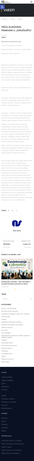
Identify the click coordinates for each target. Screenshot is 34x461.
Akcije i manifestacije (8, 308)
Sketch (3, 421)
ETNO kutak (5, 316)
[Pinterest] (16, 210)
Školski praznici (6, 348)
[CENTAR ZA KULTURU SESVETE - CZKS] (6, 1)
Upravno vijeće (6, 447)
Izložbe (3, 319)
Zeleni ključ (5, 362)
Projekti (4, 340)
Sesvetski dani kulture (9, 345)
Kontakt (4, 390)
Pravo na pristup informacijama (12, 444)
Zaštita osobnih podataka (10, 453)
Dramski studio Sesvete (9, 311)
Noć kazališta (6, 333)
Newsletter (5, 386)
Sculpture (4, 427)
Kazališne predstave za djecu (11, 322)
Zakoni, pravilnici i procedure (11, 450)
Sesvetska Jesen (7, 343)
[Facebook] (8, 210)
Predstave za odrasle (8, 402)
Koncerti (4, 330)
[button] (2, 7)
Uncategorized (6, 353)
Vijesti (13, 19)
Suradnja (4, 351)
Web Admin (17, 231)
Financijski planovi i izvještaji (11, 440)
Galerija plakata (6, 377)
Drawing (4, 424)
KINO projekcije (7, 327)
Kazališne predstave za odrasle (12, 325)
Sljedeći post (26, 241)
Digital (3, 431)
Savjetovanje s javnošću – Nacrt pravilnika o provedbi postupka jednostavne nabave (15, 283)
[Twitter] (12, 210)
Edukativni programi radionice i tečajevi (15, 314)
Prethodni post (8, 241)
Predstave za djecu (8, 399)
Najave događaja (7, 380)
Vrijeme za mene (7, 359)
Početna (4, 19)
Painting (4, 418)
